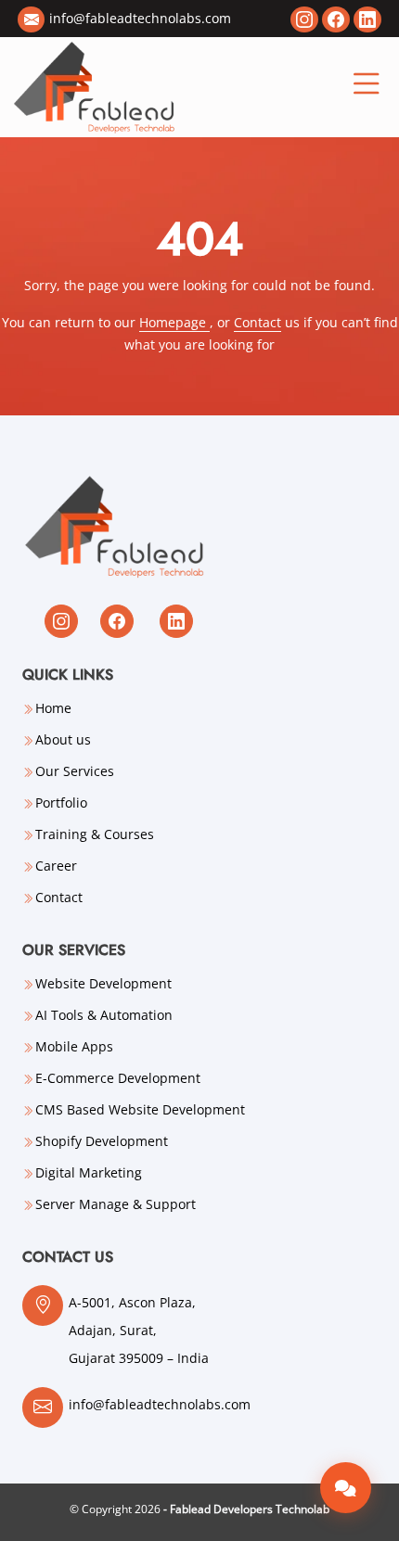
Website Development (103, 983)
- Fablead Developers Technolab (246, 1509)
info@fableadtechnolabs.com (140, 18)
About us (63, 739)
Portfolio (61, 802)
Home (53, 708)
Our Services (74, 771)
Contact (257, 322)
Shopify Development (101, 1141)
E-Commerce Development (117, 1078)
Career (56, 866)
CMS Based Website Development (140, 1109)
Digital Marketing (88, 1172)
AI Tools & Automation (104, 1015)
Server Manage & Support (115, 1204)
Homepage (174, 322)
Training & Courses (94, 834)
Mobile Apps (74, 1046)
